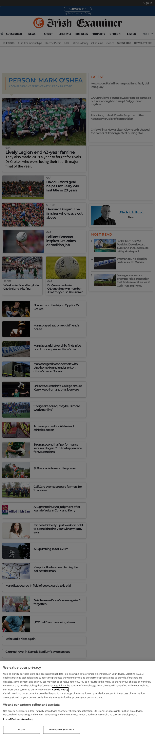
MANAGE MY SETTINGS (61, 729)
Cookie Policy (60, 689)
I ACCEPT (22, 729)
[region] (77, 699)
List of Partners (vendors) (18, 719)
